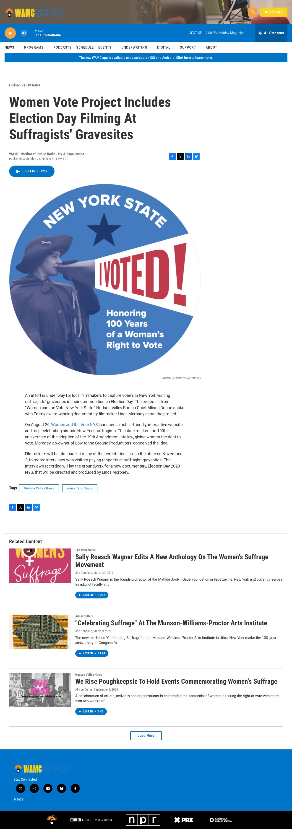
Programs (34, 47)
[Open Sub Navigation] (18, 47)
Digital (163, 47)
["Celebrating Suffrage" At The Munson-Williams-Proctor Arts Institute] (40, 632)
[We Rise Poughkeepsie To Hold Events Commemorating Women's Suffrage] (40, 690)
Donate (276, 12)
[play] (10, 33)
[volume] (24, 33)
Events (105, 47)
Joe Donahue (83, 572)
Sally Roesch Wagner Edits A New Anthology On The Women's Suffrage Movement (171, 561)
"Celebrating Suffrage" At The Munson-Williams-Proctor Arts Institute (171, 623)
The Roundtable (85, 550)
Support (188, 47)
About (211, 47)
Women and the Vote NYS (74, 424)
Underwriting (134, 47)
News (9, 47)
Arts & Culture (84, 616)
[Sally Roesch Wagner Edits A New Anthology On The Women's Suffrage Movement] (40, 565)
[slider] (31, 33)
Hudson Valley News (24, 85)
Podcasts (62, 47)
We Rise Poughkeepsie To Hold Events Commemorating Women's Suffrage (176, 681)
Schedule (85, 47)
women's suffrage (80, 488)
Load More (146, 735)
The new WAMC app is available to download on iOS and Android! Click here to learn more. (146, 58)
